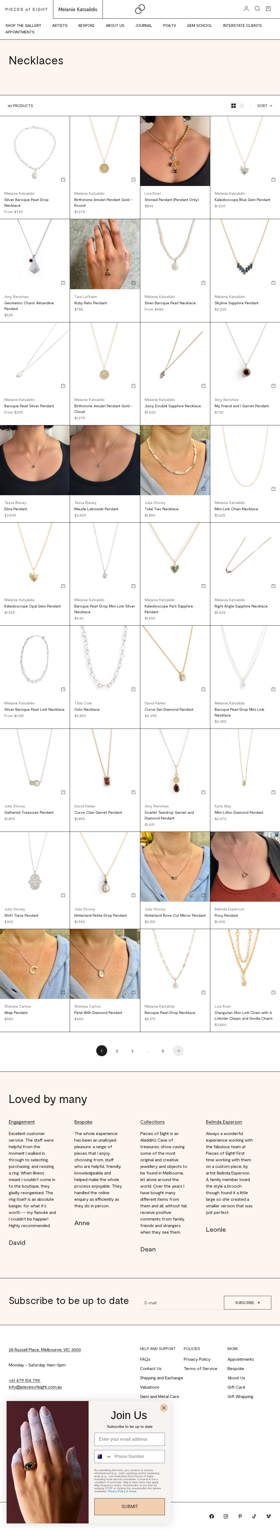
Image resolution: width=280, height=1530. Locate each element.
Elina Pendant (15, 508)
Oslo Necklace (87, 709)
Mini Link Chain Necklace (236, 508)
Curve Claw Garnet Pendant (98, 812)
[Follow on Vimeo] (268, 1516)
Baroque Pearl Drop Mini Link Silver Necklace (104, 609)
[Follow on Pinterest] (240, 1516)
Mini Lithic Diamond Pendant (239, 812)
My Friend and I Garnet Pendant (242, 405)
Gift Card (236, 1386)
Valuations (149, 1386)
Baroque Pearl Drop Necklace (170, 1012)
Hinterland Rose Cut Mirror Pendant (175, 915)
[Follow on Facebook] (211, 1516)
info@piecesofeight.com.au (35, 1386)
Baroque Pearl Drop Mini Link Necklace (239, 712)
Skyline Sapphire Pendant (236, 302)
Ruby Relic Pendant (90, 302)
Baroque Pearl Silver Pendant (29, 405)
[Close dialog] (164, 1408)
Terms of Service (200, 1368)
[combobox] (103, 1456)
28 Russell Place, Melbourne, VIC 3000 (45, 1349)
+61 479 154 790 (25, 1380)
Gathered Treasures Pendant (29, 812)
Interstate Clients (242, 25)
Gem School (199, 25)
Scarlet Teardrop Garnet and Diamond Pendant (169, 815)
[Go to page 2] (178, 1050)
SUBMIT (129, 1506)
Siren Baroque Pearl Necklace (170, 302)
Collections (152, 1121)
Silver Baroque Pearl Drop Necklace (26, 202)
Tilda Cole (83, 703)
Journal (143, 25)
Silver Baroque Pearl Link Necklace (34, 709)
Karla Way (223, 806)
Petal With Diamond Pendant (98, 1012)
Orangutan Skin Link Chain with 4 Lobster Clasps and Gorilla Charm (244, 1015)
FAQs (145, 1359)
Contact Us (151, 1368)
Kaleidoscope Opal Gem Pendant (32, 606)
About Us (115, 25)
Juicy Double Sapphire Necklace (173, 405)
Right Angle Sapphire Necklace (241, 606)
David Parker (155, 703)
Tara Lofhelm (85, 296)
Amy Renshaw (16, 296)
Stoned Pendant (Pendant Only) (172, 199)
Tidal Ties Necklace (162, 508)
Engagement (22, 1121)
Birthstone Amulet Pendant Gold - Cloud (103, 408)
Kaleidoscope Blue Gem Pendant (242, 199)
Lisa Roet (153, 193)
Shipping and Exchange (161, 1377)
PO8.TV (169, 25)
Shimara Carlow (17, 1006)
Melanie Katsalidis (19, 193)
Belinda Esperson (229, 909)
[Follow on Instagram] (226, 1516)
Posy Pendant (226, 915)
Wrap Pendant (16, 1012)
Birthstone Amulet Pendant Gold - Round (103, 202)
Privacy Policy (197, 1359)
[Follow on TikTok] (254, 1516)
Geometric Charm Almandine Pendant (29, 305)
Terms (132, 1491)
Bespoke (86, 25)
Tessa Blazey (15, 502)
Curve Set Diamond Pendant (169, 709)
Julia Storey (155, 502)
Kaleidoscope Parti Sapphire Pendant (169, 609)
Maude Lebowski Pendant (96, 508)
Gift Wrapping (240, 1396)
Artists (60, 25)
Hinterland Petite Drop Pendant (100, 915)
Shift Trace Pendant (21, 915)
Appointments (19, 32)
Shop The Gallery (23, 25)
